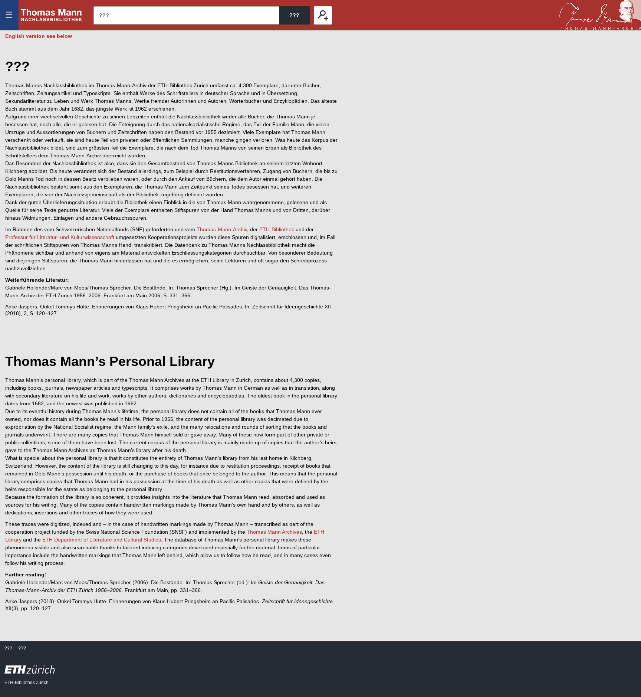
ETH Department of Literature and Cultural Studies (101, 540)
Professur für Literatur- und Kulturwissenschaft (59, 237)
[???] (323, 15)
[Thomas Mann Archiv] (600, 15)
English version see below (38, 36)
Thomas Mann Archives (274, 532)
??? (51, 15)
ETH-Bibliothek (276, 229)
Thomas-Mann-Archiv (222, 229)
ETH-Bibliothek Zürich (26, 682)
